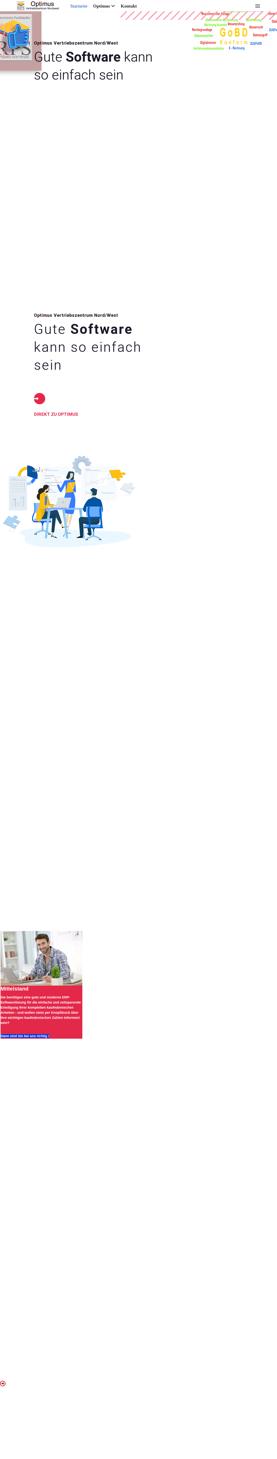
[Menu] (257, 6)
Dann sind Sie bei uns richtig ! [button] (25, 1036)
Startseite (78, 6)
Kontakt (129, 6)
